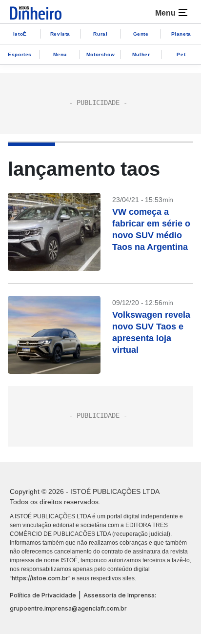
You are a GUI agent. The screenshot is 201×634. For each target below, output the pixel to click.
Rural (100, 34)
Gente (141, 34)
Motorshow (100, 54)
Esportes (20, 54)
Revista (60, 34)
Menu (60, 54)
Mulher (141, 54)
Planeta (181, 34)
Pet (181, 54)
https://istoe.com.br (40, 578)
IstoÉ (20, 34)
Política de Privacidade (43, 595)
